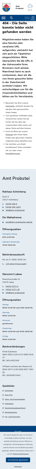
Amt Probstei (20, 7)
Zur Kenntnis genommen (18, 460)
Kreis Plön (8, 395)
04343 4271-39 (13, 289)
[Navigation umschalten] (3, 18)
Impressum (18, 467)
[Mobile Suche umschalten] (11, 18)
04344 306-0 (11, 204)
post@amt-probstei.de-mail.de (19, 222)
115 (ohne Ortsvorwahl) (16, 264)
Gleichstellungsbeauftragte (15, 408)
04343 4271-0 (12, 286)
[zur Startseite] (6, 7)
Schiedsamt (9, 404)
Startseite (10, 106)
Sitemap (9, 134)
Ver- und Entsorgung (12, 417)
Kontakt (18, 431)
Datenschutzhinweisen (21, 454)
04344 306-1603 (13, 207)
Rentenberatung (11, 412)
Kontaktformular (13, 153)
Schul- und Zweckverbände (15, 399)
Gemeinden (9, 391)
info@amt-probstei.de (15, 210)
